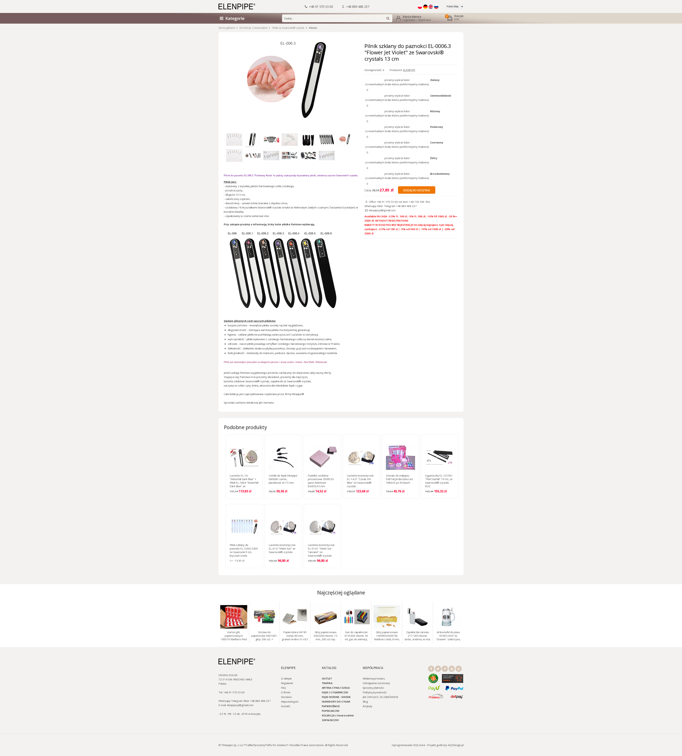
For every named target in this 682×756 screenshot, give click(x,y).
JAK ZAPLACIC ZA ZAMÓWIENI (380, 697)
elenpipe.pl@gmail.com (382, 210)
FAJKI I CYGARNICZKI (335, 692)
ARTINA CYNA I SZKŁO (336, 687)
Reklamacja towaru (374, 678)
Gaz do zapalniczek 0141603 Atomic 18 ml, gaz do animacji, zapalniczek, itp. (356, 636)
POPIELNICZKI (330, 711)
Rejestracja (424, 19)
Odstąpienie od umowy (376, 683)
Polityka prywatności (375, 692)
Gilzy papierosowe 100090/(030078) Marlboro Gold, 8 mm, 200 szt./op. (387, 636)
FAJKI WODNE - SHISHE (336, 697)
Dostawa (286, 697)
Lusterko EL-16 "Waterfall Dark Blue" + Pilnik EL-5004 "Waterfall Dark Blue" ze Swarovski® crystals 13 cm (244, 484)
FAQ (283, 687)
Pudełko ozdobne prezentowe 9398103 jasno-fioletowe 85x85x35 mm (321, 481)
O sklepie (286, 678)
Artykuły (367, 706)
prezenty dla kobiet (267, 377)
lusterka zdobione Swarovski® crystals (246, 381)
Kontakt (285, 706)
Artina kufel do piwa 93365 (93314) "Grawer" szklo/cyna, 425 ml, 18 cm (448, 636)
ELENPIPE (409, 70)
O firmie (285, 692)
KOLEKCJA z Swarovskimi (253, 27)
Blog (365, 701)
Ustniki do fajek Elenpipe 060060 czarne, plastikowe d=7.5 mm (283, 479)
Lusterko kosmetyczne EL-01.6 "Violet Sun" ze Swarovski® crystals (282, 548)
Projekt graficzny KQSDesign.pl (445, 745)
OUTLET (327, 678)
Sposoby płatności (373, 687)
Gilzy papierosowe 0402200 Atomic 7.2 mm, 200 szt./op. (325, 635)
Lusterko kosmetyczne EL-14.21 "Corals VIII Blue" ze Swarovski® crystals (360, 481)
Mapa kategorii (289, 701)
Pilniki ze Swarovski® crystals (288, 27)
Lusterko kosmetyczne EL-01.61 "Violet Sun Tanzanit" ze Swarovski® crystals (321, 550)
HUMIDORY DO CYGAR (336, 701)
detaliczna (252, 402)
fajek (292, 385)
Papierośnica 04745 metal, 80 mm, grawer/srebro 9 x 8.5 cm (295, 636)
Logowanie (409, 19)
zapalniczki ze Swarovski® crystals (290, 381)
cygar (299, 385)
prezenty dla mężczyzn (293, 377)
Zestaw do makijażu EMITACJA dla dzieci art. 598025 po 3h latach (399, 479)
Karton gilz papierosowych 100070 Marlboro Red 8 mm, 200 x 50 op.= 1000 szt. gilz (234, 636)
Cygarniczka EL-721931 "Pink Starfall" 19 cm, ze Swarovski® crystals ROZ (439, 481)
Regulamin (287, 683)
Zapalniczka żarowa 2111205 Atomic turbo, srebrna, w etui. (418, 635)
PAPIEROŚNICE (331, 706)
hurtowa (269, 402)
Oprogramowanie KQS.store (408, 745)
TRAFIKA (327, 683)
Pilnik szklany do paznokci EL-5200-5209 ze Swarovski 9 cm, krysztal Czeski (244, 550)
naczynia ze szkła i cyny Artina (241, 385)
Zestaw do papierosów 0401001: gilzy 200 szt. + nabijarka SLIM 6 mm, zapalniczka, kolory (264, 636)
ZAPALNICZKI (330, 720)
